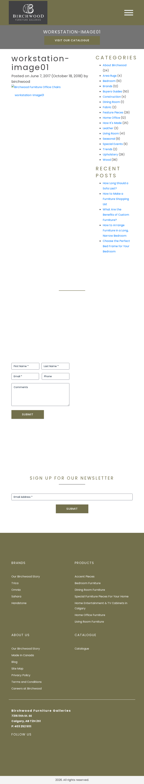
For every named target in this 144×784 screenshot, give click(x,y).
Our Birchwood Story (25, 576)
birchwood (20, 81)
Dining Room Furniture (90, 590)
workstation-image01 (29, 95)
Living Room (111, 133)
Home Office (111, 118)
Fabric (107, 107)
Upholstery (110, 154)
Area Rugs (110, 76)
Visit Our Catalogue (72, 40)
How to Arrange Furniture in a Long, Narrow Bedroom (115, 230)
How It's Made (112, 123)
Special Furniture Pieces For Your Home (102, 596)
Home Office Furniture (90, 615)
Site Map (17, 669)
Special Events (113, 144)
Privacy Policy (20, 675)
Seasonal (109, 139)
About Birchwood (114, 65)
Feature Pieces (113, 112)
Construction (112, 97)
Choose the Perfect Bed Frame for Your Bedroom (116, 246)
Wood (107, 160)
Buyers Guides (112, 91)
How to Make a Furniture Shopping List (116, 199)
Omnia (16, 590)
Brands (107, 86)
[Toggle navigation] (128, 13)
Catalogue (82, 649)
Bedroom (109, 81)
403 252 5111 (22, 726)
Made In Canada (22, 655)
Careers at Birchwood (26, 689)
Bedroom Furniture (88, 583)
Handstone (19, 603)
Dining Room (111, 102)
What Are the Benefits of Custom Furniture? (116, 214)
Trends (107, 149)
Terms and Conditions (26, 682)
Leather (108, 128)
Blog (14, 662)
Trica (14, 583)
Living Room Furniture (89, 622)
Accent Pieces (84, 576)
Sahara (16, 596)
